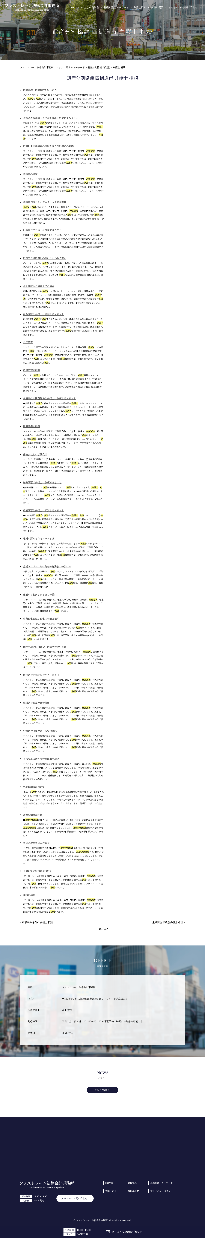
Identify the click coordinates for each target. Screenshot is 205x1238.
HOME (109, 1182)
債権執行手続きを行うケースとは (41, 674)
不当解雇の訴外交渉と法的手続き (41, 758)
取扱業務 (132, 1182)
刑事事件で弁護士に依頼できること (42, 230)
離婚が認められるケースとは (38, 538)
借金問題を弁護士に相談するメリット (43, 314)
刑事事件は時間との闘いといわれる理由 (44, 258)
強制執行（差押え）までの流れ (40, 731)
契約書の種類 (30, 174)
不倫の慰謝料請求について (37, 871)
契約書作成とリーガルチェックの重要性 (44, 202)
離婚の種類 (29, 895)
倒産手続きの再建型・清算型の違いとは (44, 646)
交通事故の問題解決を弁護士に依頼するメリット (49, 398)
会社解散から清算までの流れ (38, 286)
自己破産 (28, 342)
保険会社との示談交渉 (35, 454)
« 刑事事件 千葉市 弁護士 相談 (36, 922)
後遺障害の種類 (31, 426)
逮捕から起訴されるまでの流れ (40, 594)
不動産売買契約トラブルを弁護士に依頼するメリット (51, 118)
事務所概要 (133, 1191)
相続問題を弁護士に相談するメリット (43, 510)
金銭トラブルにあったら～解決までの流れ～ (47, 566)
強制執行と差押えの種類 (36, 702)
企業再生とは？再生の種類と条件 (41, 618)
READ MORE (102, 1090)
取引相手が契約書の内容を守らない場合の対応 (48, 146)
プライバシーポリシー (161, 1191)
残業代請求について (34, 787)
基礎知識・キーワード (161, 1182)
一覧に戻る (102, 929)
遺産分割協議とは (32, 815)
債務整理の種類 (31, 370)
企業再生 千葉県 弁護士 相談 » (168, 922)
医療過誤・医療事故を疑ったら (40, 90)
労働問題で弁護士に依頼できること (42, 482)
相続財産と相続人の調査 (36, 843)
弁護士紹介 (110, 1191)
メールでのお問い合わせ (127, 1232)
